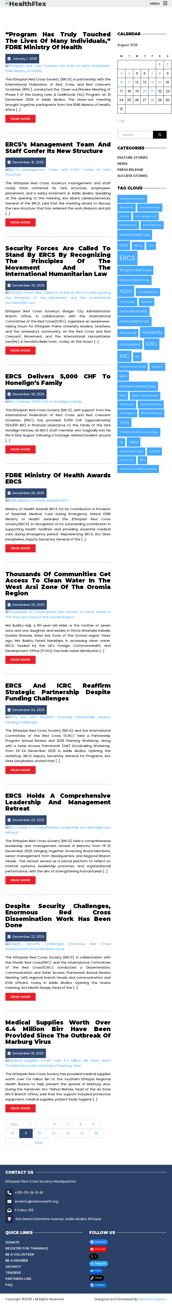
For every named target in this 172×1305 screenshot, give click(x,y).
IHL (137, 357)
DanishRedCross (135, 234)
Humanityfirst (130, 344)
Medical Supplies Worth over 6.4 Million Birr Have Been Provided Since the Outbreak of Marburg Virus (58, 1032)
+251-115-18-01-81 (29, 1192)
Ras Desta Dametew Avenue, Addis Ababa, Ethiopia (58, 1218)
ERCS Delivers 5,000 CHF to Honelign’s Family (58, 380)
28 (152, 100)
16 (96, 1133)
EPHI (151, 245)
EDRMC (138, 245)
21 (152, 91)
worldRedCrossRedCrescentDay (138, 469)
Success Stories (132, 176)
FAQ (8, 1285)
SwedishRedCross (151, 413)
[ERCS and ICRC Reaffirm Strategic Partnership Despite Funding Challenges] (58, 719)
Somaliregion (127, 413)
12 (39, 1133)
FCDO (126, 291)
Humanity (152, 332)
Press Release (130, 170)
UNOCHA (154, 451)
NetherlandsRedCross (138, 386)
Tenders (13, 1273)
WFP (142, 460)
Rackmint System (153, 1299)
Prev (14, 1124)
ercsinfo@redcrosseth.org (36, 1201)
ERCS (127, 257)
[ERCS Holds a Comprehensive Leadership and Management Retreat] (58, 829)
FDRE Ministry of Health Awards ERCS (58, 478)
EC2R (124, 245)
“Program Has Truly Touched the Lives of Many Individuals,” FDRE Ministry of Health (58, 41)
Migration (157, 366)
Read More (20, 118)
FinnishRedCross (148, 292)
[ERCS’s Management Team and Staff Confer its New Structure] (58, 172)
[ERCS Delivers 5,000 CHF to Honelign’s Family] (43, 401)
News (122, 164)
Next (39, 1142)
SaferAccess (127, 404)
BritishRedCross (152, 225)
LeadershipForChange (133, 366)
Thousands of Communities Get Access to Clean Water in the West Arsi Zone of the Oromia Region (58, 584)
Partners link (18, 1279)
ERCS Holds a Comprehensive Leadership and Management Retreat (58, 802)
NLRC (123, 395)
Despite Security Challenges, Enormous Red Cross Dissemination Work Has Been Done (58, 916)
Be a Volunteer (19, 1254)
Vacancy (13, 1267)
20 (144, 91)
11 (26, 1133)
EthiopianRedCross (134, 280)
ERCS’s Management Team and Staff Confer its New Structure (58, 148)
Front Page (127, 302)
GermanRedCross (134, 321)
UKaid (133, 442)
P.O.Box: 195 (24, 1210)
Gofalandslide (128, 333)
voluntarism (127, 460)
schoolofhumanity (150, 404)
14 (67, 1133)
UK (121, 442)
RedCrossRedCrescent (145, 395)
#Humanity (126, 207)
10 (12, 1133)
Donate (12, 1242)
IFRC (124, 356)
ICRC (151, 344)
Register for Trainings (26, 1248)
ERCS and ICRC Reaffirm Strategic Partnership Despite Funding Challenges (58, 692)
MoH (123, 376)
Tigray (124, 422)
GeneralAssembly (133, 311)
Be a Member (16, 1260)
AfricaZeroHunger (150, 207)
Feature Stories (132, 158)
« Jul (120, 120)
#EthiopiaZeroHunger (132, 198)
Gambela (146, 302)
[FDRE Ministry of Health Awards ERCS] (36, 500)
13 (53, 1133)
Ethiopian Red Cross (135, 270)
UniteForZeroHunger (131, 451)
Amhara (124, 216)
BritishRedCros (128, 225)
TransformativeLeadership (139, 432)
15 (82, 1133)
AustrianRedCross (146, 216)
